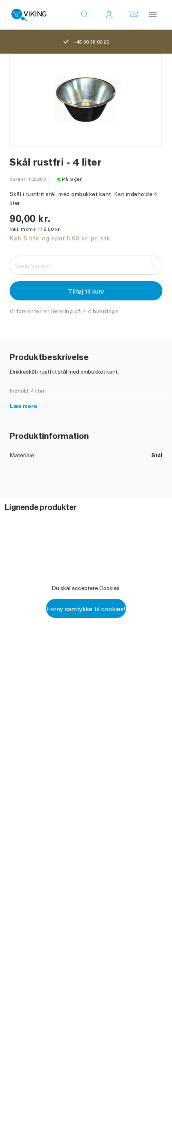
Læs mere (23, 406)
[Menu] (152, 15)
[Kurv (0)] (133, 15)
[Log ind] (109, 14)
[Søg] (84, 15)
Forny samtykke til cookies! (86, 608)
